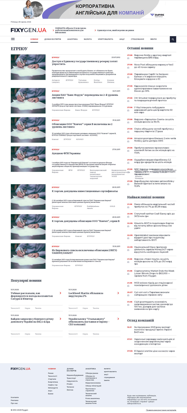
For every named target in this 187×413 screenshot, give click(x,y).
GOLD (112, 206)
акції (122, 39)
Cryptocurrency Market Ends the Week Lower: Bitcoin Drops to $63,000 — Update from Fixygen (154, 273)
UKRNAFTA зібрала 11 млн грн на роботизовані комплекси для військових (70, 30)
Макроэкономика (92, 383)
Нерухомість (72, 381)
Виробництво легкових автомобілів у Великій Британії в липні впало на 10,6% (154, 183)
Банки (50, 394)
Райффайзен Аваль (93, 207)
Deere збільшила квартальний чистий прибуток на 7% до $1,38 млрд (154, 205)
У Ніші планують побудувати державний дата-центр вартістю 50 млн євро (153, 110)
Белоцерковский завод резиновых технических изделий (98, 174)
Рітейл (70, 384)
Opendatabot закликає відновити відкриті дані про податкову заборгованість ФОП (152, 237)
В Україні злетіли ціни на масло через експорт (154, 352)
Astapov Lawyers (56, 81)
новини (34, 39)
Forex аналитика (92, 398)
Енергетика (53, 382)
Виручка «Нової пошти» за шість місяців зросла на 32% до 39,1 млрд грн (153, 261)
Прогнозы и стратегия (90, 390)
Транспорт (71, 378)
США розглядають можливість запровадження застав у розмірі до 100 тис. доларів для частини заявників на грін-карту (153, 305)
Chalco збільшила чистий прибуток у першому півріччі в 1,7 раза (154, 130)
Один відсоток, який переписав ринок (115, 30)
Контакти (15, 397)
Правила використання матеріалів (161, 410)
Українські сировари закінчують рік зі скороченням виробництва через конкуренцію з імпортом (154, 341)
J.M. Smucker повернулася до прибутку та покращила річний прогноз (155, 99)
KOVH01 (79, 139)
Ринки (50, 373)
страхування (137, 39)
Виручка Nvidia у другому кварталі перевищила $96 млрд (152, 56)
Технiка (38, 308)
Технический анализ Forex (91, 402)
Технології (15, 308)
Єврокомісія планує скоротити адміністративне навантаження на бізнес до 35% (153, 88)
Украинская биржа (61, 110)
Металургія (53, 388)
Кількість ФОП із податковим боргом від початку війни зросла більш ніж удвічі (154, 225)
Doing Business (98, 81)
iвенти (153, 39)
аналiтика (90, 369)
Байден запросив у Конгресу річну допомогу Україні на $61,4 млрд (32, 320)
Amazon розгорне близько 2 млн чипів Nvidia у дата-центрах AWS (155, 139)
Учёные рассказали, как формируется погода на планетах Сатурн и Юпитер (32, 296)
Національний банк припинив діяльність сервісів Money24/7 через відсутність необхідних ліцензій (153, 249)
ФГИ (70, 170)
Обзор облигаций (93, 386)
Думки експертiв (52, 39)
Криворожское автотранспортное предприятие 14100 (121, 173)
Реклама (14, 400)
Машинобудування (75, 375)
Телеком (70, 387)
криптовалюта (105, 39)
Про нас (14, 403)
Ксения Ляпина (110, 81)
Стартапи (52, 379)
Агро (50, 391)
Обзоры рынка (91, 373)
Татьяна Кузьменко (83, 81)
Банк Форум (81, 110)
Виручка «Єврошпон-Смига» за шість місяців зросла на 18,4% (154, 120)
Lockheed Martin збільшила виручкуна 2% (86, 294)
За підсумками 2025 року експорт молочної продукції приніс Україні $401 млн (153, 329)
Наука (27, 308)
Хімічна (70, 390)
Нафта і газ (52, 385)
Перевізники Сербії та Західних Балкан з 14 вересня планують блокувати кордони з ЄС (151, 76)
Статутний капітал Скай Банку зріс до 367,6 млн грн (154, 214)
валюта (88, 39)
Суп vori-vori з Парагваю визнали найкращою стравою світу (151, 293)
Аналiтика (72, 39)
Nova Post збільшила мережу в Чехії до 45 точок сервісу (153, 65)
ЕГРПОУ (69, 80)
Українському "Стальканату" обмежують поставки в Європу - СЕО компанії (90, 322)
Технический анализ (91, 394)
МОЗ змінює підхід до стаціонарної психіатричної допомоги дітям (153, 284)
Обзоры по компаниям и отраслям (91, 378)
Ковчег (55, 139)
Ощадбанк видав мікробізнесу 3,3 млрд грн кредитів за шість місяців (152, 161)
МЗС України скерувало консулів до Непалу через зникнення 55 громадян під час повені (154, 171)
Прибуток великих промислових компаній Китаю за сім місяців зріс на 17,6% (154, 150)
